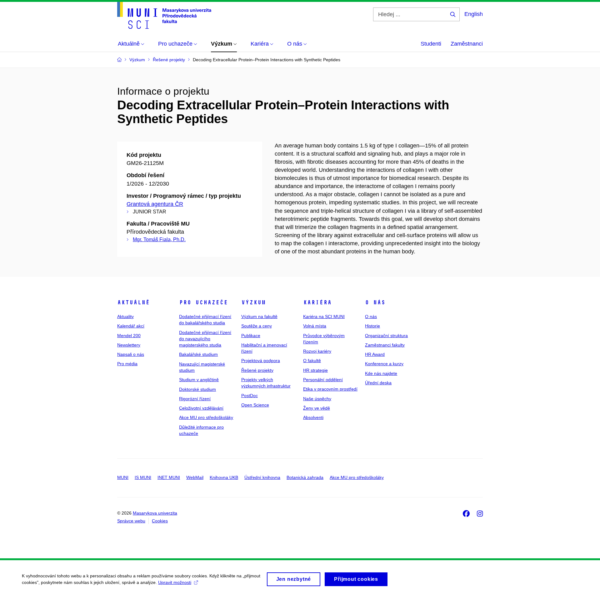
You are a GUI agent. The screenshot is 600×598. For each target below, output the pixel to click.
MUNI (122, 477)
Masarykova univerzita (155, 513)
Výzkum (253, 302)
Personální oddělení (323, 379)
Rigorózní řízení (195, 398)
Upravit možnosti (174, 582)
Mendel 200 (129, 335)
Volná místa (314, 325)
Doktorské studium (197, 389)
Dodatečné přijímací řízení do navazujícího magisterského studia (205, 339)
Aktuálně (133, 302)
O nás (375, 302)
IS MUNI (143, 477)
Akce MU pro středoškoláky (206, 417)
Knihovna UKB (224, 477)
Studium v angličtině (199, 379)
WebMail (194, 477)
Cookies (160, 520)
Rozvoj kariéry (317, 351)
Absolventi (313, 417)
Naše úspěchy (317, 398)
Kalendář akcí (130, 325)
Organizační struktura (386, 335)
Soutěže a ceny (256, 325)
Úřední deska (378, 382)
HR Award (375, 354)
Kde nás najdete (381, 373)
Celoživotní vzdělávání (201, 408)
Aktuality (125, 316)
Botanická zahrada (305, 477)
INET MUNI (169, 477)
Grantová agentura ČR (155, 204)
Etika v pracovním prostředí (330, 388)
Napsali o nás (130, 354)
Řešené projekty (257, 370)
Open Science (255, 404)
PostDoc (249, 395)
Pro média (127, 363)
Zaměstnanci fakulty (385, 344)
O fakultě (312, 360)
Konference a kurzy (384, 363)
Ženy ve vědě (316, 408)
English (473, 14)
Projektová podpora (260, 360)
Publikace (250, 335)
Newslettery (128, 344)
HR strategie (315, 370)
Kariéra (317, 302)
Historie (372, 325)
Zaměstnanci (467, 44)
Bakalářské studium (198, 354)
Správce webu (131, 520)
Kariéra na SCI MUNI (324, 316)
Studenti (431, 44)
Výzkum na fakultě (259, 316)
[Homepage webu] (164, 15)
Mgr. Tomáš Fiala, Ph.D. (159, 239)
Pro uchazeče (203, 302)
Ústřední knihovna (262, 477)
